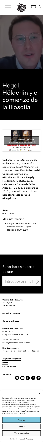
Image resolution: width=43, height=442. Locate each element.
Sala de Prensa (9, 366)
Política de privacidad (17, 439)
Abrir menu (8, 8)
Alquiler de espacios (11, 358)
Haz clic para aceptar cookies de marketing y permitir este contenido (22, 140)
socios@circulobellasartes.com (16, 342)
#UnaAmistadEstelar (14, 177)
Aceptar (21, 420)
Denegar (21, 426)
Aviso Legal (30, 439)
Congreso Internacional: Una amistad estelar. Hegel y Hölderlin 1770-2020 (21, 226)
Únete (5, 362)
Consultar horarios (11, 313)
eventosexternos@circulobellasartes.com (21, 350)
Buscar (40, 7)
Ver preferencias (21, 433)
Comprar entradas (33, 7)
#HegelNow (9, 198)
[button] (39, 393)
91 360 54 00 (8, 331)
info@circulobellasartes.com (15, 334)
